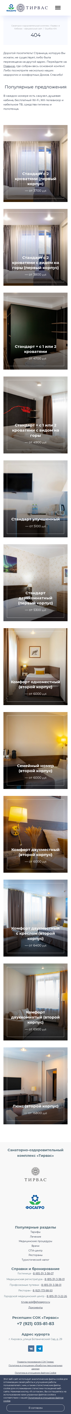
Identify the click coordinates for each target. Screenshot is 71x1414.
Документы (35, 1307)
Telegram (39, 1348)
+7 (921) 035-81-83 (35, 1323)
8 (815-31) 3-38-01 (55, 1279)
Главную (9, 66)
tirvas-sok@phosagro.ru (35, 1302)
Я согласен (36, 1407)
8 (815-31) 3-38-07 (43, 1273)
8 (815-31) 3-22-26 (57, 1296)
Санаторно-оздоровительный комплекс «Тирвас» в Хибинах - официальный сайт (27, 8)
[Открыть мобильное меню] (57, 5)
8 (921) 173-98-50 (43, 1290)
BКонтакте (31, 1348)
